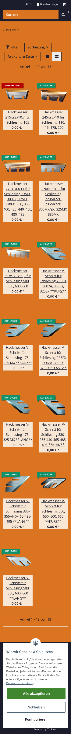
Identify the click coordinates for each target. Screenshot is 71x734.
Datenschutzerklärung (20, 683)
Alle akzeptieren (36, 694)
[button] (47, 56)
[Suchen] (63, 14)
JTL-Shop (51, 729)
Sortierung (36, 47)
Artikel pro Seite (21, 56)
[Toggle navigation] (5, 2)
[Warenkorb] (64, 4)
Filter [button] (14, 47)
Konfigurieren (36, 719)
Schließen (36, 707)
